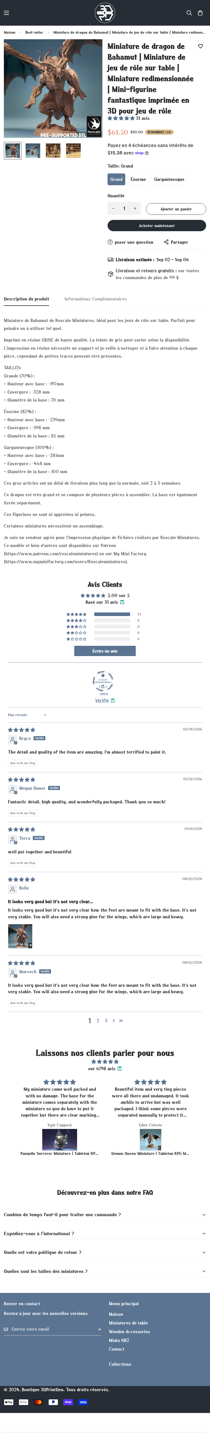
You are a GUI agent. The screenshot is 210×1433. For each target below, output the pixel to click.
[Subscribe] (95, 1329)
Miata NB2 (119, 1340)
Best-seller (34, 32)
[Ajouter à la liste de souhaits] (200, 46)
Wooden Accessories (129, 1331)
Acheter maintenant (157, 225)
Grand (116, 179)
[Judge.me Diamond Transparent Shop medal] (103, 681)
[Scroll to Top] (200, 1405)
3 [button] (106, 1020)
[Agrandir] (91, 50)
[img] (21, 730)
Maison (9, 32)
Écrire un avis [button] (105, 651)
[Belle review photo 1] (20, 936)
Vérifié (102, 700)
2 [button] (98, 1020)
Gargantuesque (169, 179)
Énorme (138, 179)
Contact (116, 1349)
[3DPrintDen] (105, 13)
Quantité (116, 196)
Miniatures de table (128, 1323)
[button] (200, 13)
